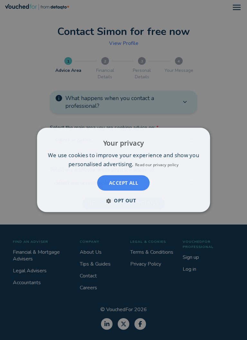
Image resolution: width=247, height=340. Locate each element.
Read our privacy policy (156, 165)
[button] (123, 200)
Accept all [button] (123, 183)
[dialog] (123, 170)
